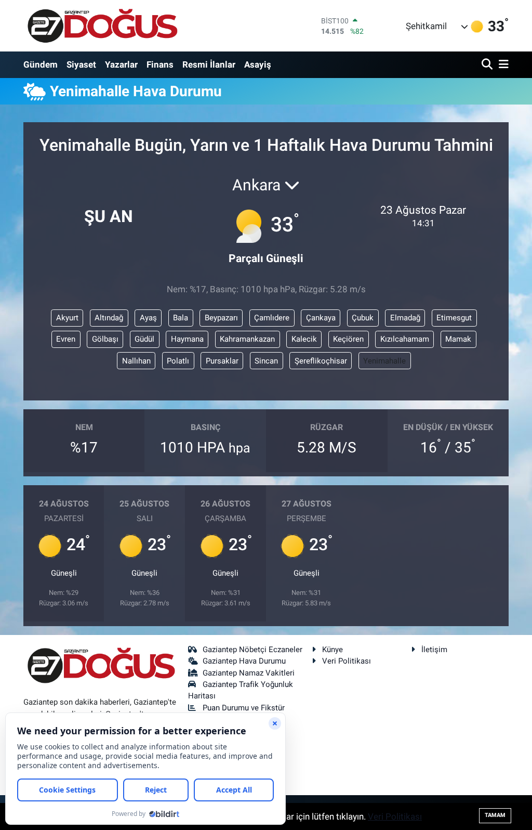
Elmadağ (405, 317)
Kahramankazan (247, 339)
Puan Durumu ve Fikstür (244, 707)
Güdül (144, 339)
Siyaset (81, 64)
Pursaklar (222, 361)
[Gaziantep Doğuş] (102, 25)
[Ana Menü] (502, 65)
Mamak (458, 339)
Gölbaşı (105, 339)
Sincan (266, 361)
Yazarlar (121, 64)
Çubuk (363, 317)
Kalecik (304, 339)
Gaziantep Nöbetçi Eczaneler (252, 649)
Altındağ (109, 317)
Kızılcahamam (404, 339)
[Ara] (488, 65)
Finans (160, 64)
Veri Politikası (346, 661)
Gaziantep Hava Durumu (244, 661)
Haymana (187, 339)
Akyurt (67, 317)
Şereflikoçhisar (321, 361)
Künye (332, 649)
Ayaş (148, 317)
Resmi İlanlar (208, 64)
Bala (180, 317)
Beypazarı (221, 317)
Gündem (40, 64)
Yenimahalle (384, 361)
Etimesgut (454, 317)
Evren (65, 339)
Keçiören (348, 339)
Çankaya (321, 317)
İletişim (434, 649)
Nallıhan (136, 361)
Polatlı (178, 361)
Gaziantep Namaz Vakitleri (249, 673)
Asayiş (257, 64)
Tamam (495, 815)
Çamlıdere (271, 317)
